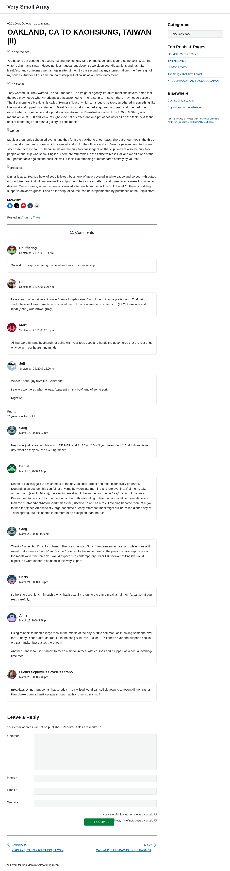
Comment (14, 736)
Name (12, 777)
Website (12, 802)
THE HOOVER (177, 60)
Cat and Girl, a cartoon (181, 100)
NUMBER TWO (177, 67)
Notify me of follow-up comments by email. (128, 814)
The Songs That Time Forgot (185, 74)
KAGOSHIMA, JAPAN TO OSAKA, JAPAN (193, 80)
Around (26, 217)
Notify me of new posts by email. (133, 820)
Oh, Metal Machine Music (183, 54)
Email (12, 790)
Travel (37, 217)
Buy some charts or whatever (185, 107)
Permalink (30, 416)
